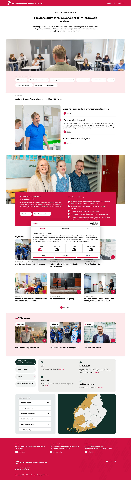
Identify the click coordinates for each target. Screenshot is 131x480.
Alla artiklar (66, 307)
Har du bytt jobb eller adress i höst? (61, 80)
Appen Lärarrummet (23, 85)
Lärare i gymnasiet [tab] (22, 369)
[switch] (57, 249)
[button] (75, 427)
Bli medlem (20, 80)
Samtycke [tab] (42, 228)
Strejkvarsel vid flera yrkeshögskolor (60, 323)
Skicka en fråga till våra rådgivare (44, 85)
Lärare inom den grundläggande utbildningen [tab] (25, 361)
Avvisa (43, 255)
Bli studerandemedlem (40, 214)
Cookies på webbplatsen (41, 475)
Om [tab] (88, 228)
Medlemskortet (82, 80)
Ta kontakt (91, 452)
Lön (110, 80)
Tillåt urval (65, 255)
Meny (119, 3)
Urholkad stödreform (90, 323)
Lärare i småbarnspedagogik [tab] (25, 383)
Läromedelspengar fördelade (24, 323)
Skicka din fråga (57, 452)
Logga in (110, 3)
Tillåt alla (87, 255)
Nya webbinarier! (97, 80)
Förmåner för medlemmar (37, 80)
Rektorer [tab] (19, 376)
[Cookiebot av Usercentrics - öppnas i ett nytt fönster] (91, 223)
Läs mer (69, 113)
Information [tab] (65, 228)
